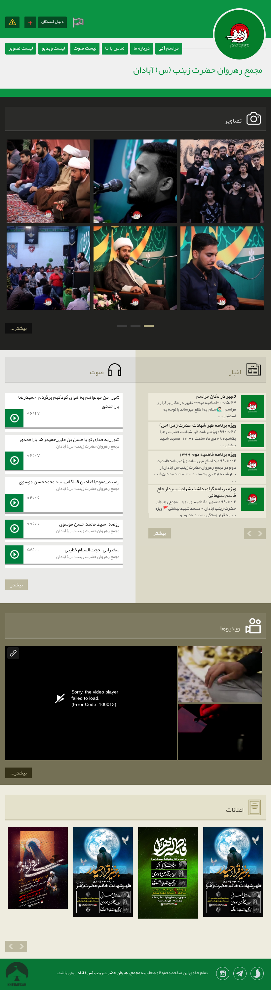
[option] (222, 225)
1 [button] (149, 326)
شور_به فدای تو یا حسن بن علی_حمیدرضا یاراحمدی (69, 439)
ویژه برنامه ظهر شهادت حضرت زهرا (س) (197, 425)
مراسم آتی (169, 48)
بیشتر (159, 533)
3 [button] (122, 326)
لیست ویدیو (53, 48)
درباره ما (142, 48)
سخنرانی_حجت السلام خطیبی (92, 550)
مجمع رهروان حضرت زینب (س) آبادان (87, 446)
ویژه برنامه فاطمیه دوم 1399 (207, 454)
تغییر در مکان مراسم (216, 396)
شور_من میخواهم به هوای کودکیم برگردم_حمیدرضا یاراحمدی (68, 401)
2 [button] (135, 326)
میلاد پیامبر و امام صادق (222, 239)
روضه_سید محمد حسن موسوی (89, 524)
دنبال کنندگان (52, 21)
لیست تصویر (21, 48)
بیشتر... (18, 328)
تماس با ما (115, 48)
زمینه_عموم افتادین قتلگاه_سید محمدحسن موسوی (69, 482)
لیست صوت (85, 48)
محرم (222, 152)
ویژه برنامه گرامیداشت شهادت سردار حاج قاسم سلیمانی (196, 492)
